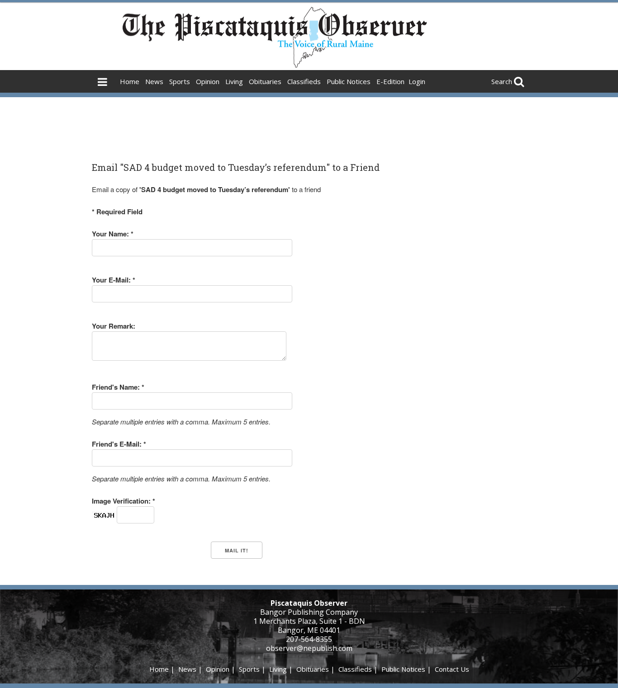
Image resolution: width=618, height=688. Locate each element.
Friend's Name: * (118, 387)
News (154, 81)
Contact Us (452, 669)
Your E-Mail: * (113, 280)
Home (129, 81)
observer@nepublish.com (309, 648)
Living (234, 81)
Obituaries (265, 81)
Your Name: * (112, 234)
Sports (179, 81)
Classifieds (304, 81)
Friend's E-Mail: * (119, 444)
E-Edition (390, 81)
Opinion (207, 81)
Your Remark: (113, 326)
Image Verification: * (123, 501)
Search (501, 81)
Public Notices (349, 81)
